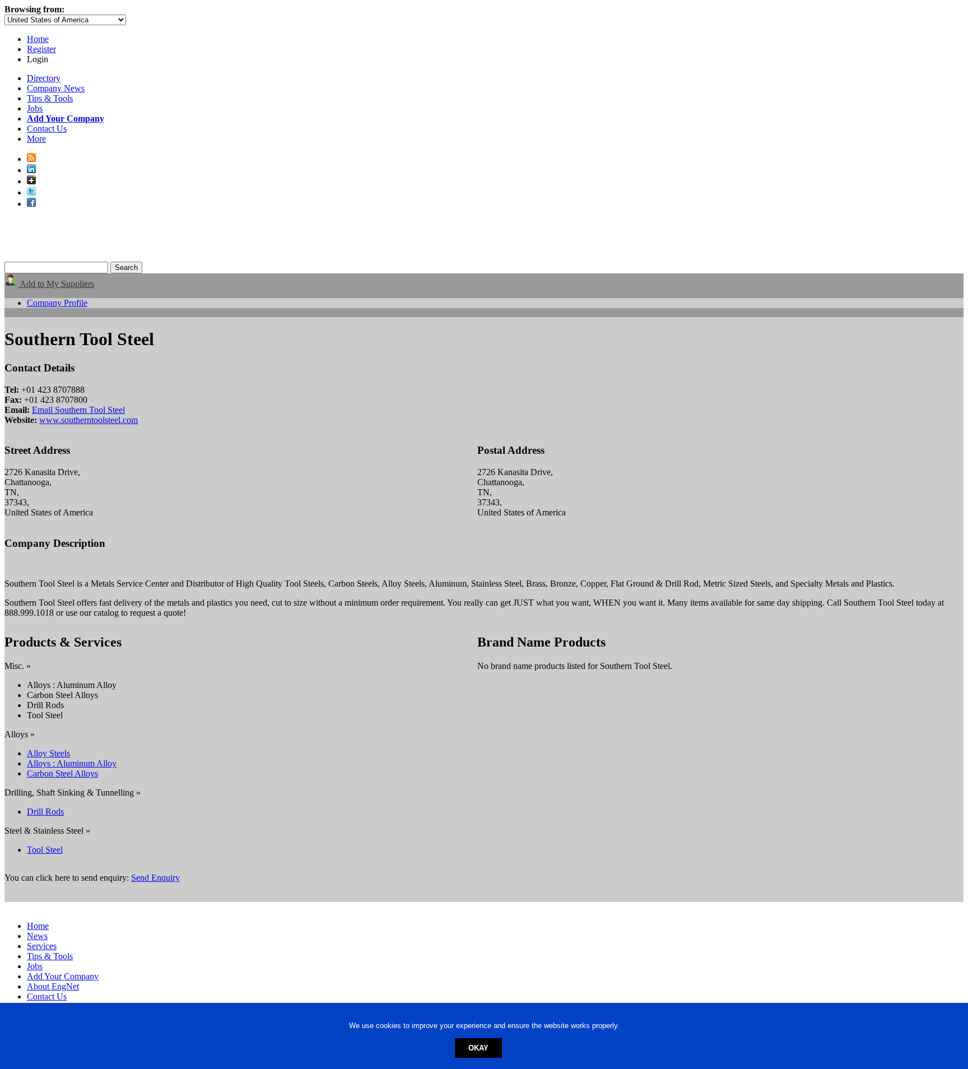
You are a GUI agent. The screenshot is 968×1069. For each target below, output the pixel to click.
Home (38, 39)
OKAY (478, 1048)
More (36, 138)
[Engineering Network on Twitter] (31, 192)
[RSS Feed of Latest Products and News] (31, 159)
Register (41, 49)
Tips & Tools (50, 98)
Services (42, 946)
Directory (44, 78)
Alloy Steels (48, 753)
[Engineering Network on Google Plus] (31, 181)
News (37, 936)
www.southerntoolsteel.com (88, 420)
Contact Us (47, 128)
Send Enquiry (155, 877)
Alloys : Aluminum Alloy (72, 763)
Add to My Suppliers (56, 284)
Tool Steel (45, 849)
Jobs (35, 108)
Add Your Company (63, 976)
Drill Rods (45, 811)
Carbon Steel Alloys (62, 773)
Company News (56, 88)
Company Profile (57, 303)
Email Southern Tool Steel (78, 410)
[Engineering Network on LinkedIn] (31, 170)
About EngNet (53, 986)
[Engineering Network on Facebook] (31, 203)
